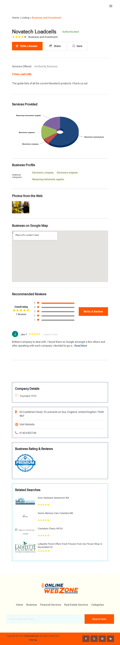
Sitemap (33, 640)
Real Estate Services (76, 605)
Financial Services (50, 605)
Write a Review (28, 46)
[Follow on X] (94, 638)
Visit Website (27, 424)
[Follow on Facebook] (85, 638)
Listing (25, 17)
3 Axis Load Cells (21, 74)
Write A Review (93, 311)
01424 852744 (27, 432)
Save (79, 46)
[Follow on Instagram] (102, 638)
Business (31, 605)
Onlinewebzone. (31, 636)
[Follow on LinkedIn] (110, 638)
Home (15, 17)
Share (57, 46)
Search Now (99, 619)
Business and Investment (46, 17)
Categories (97, 605)
